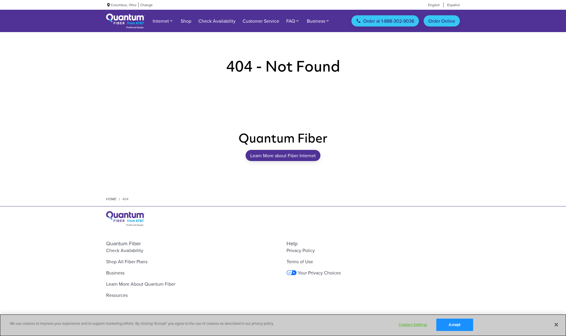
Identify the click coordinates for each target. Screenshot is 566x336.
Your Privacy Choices (319, 272)
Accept (454, 324)
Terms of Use (300, 261)
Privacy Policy (301, 250)
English (434, 4)
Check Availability (124, 250)
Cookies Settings (413, 324)
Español (453, 4)
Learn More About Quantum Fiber (140, 284)
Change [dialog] (146, 4)
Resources (117, 295)
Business (115, 272)
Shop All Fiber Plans (126, 261)
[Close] (556, 324)
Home (111, 198)
